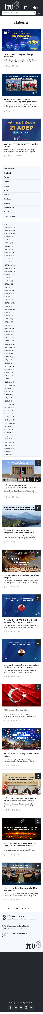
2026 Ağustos (9, 227)
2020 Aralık (9, 442)
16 (22, 908)
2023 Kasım (9, 331)
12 (11, 908)
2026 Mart (8, 243)
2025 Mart (8, 281)
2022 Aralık (9, 366)
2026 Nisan (8, 240)
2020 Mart (8, 455)
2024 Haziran (9, 309)
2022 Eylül (8, 376)
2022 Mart (8, 395)
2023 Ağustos (9, 341)
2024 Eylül (8, 300)
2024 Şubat (8, 322)
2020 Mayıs (8, 451)
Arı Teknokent (9, 212)
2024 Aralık (9, 290)
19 (30, 908)
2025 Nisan (8, 278)
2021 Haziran (9, 423)
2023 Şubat (8, 360)
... (6, 908)
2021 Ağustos (9, 417)
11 (9, 908)
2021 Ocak (8, 439)
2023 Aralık (9, 328)
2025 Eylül (8, 262)
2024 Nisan (8, 315)
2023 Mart (8, 357)
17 (25, 908)
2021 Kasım (9, 407)
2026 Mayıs (9, 236)
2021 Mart (8, 432)
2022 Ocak (8, 401)
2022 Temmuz (9, 382)
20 (33, 908)
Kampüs (7, 203)
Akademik (7, 173)
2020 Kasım (9, 445)
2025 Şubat (8, 284)
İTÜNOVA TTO (9, 216)
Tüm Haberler (9, 169)
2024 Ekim (8, 296)
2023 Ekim (8, 334)
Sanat (6, 190)
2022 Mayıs (9, 388)
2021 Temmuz (9, 420)
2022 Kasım (9, 369)
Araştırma (7, 199)
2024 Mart (8, 319)
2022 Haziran (9, 385)
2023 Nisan (8, 353)
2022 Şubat (8, 398)
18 (28, 908)
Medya (6, 186)
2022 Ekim (8, 372)
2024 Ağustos (9, 303)
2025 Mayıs (9, 274)
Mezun (6, 182)
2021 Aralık (9, 404)
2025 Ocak (8, 287)
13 (14, 908)
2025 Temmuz (9, 268)
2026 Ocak (8, 249)
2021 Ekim (8, 410)
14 (17, 908)
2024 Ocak (8, 325)
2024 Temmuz (9, 306)
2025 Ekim (8, 259)
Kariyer (6, 194)
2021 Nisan (8, 429)
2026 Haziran (9, 233)
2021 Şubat (8, 436)
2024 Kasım (9, 293)
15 (19, 908)
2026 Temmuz (9, 230)
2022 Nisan (8, 391)
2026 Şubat (8, 246)
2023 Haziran (9, 347)
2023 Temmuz (9, 344)
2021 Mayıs (9, 426)
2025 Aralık (9, 252)
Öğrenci (6, 177)
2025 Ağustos (9, 265)
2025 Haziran (9, 271)
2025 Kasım (9, 255)
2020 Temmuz (9, 448)
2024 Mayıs (9, 312)
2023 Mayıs (9, 350)
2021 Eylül (8, 413)
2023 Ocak (8, 363)
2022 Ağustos (9, 379)
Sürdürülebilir (9, 207)
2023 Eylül (8, 338)
